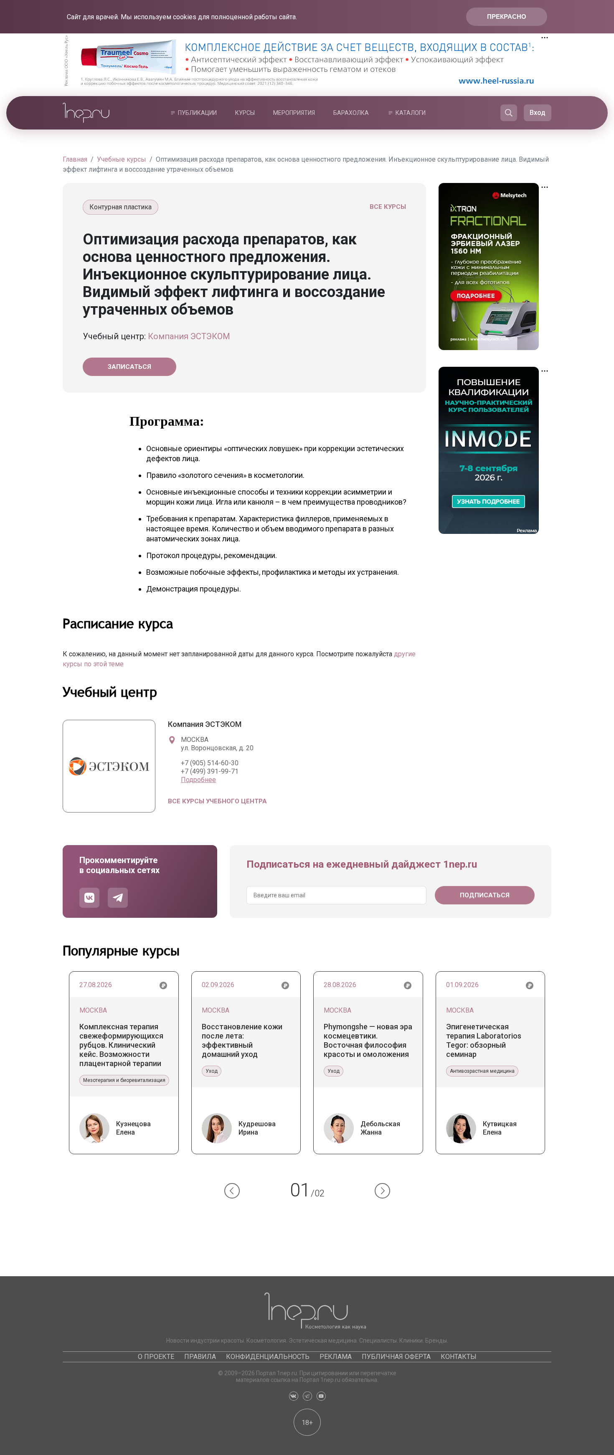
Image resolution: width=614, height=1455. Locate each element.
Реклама (336, 1357)
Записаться (129, 367)
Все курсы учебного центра (217, 801)
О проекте (156, 1357)
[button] (232, 1191)
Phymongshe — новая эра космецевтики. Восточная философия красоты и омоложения (368, 1040)
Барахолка (351, 112)
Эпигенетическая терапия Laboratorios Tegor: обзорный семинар (483, 1040)
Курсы (245, 112)
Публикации (197, 112)
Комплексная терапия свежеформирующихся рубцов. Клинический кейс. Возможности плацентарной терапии (121, 1045)
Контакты (459, 1357)
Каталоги (411, 112)
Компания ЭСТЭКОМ (189, 336)
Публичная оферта (396, 1357)
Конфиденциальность (268, 1357)
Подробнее (198, 780)
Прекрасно (506, 16)
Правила (200, 1357)
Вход (537, 113)
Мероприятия (294, 112)
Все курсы (388, 207)
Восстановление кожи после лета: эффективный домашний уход (242, 1040)
